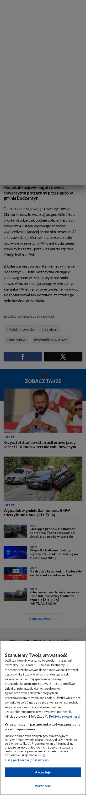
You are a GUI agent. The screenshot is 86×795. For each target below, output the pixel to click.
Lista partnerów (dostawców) (26, 760)
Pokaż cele (43, 786)
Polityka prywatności (64, 716)
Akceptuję (43, 772)
